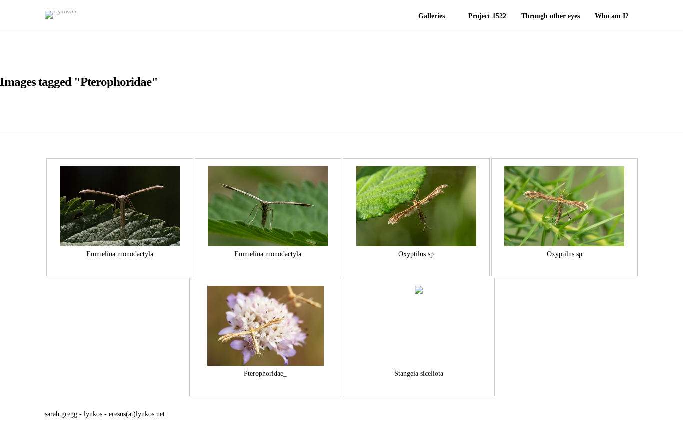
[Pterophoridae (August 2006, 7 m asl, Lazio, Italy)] (266, 326)
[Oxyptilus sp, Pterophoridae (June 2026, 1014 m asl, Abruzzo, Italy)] (564, 206)
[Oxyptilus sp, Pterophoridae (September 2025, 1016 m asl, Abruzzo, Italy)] (416, 206)
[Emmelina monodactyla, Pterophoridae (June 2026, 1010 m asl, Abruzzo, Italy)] (120, 206)
